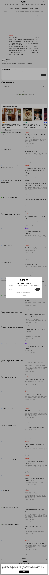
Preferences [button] (24, 568)
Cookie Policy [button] (42, 567)
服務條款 (26, 292)
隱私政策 (29, 292)
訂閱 (37, 289)
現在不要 (24, 295)
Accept (24, 571)
